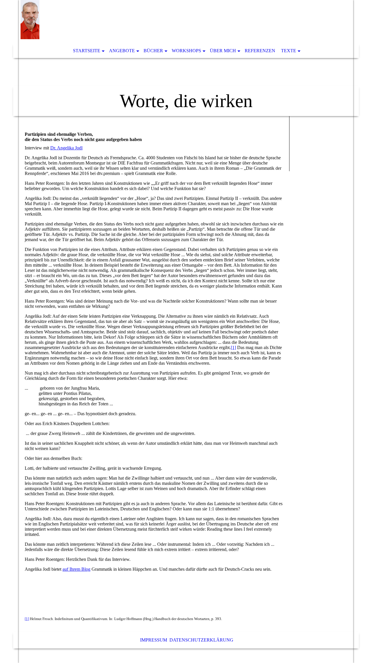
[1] (233, 347)
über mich (223, 50)
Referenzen (260, 50)
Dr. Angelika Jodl (66, 147)
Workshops (186, 50)
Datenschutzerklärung (201, 639)
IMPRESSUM (153, 639)
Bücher (153, 50)
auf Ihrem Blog (76, 569)
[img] (186, 58)
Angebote (122, 50)
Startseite (86, 50)
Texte (288, 50)
